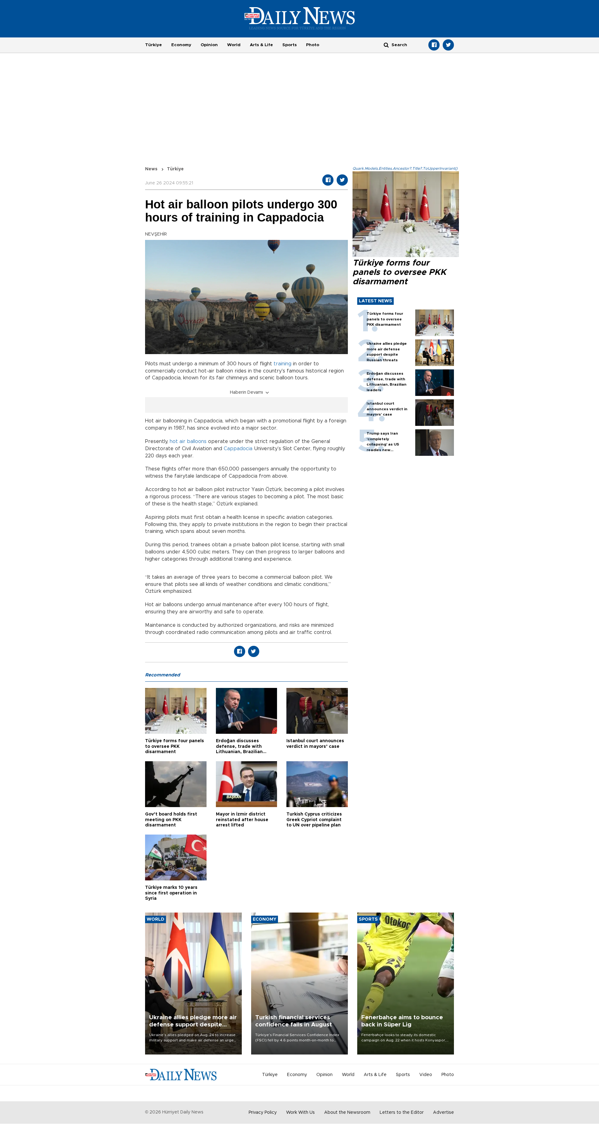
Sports (289, 45)
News (151, 169)
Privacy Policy (263, 1112)
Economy (181, 45)
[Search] (386, 44)
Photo (312, 45)
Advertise (443, 1112)
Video (425, 1075)
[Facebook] (434, 45)
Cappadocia (239, 448)
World (234, 45)
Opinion (209, 45)
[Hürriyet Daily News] (299, 18)
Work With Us (300, 1112)
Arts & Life (261, 45)
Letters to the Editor (402, 1112)
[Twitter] (448, 45)
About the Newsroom (347, 1112)
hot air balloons (188, 441)
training (282, 363)
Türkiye (153, 45)
